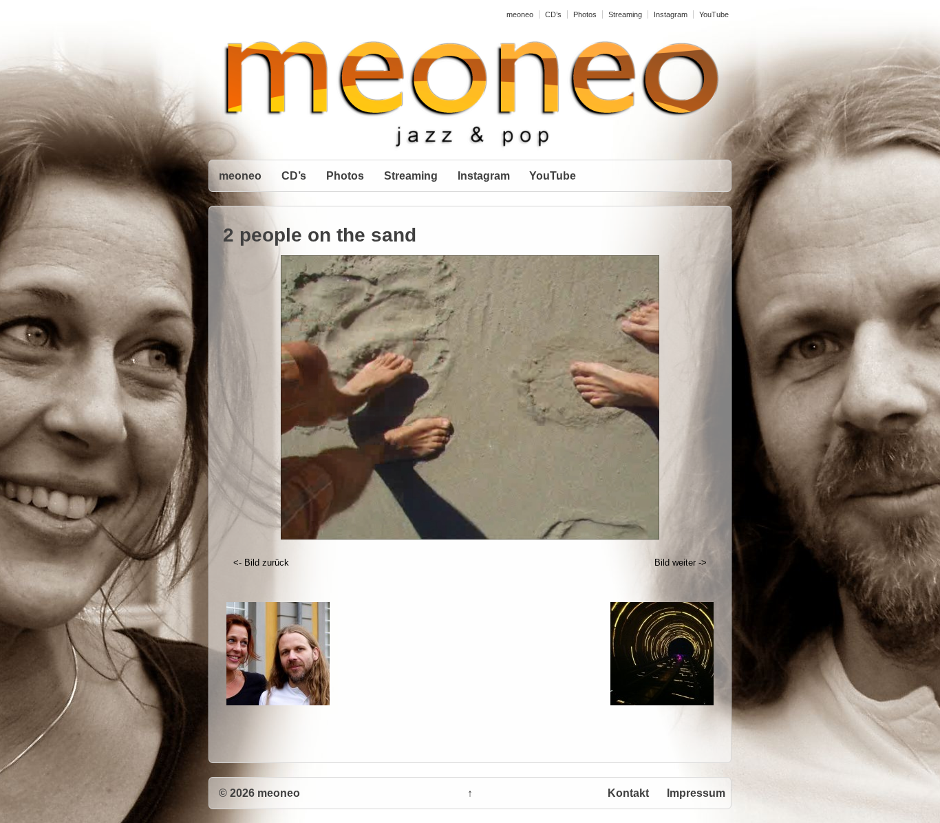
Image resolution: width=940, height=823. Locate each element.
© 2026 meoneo (259, 793)
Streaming (625, 14)
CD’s (553, 14)
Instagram (670, 14)
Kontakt (628, 793)
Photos (585, 14)
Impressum (696, 793)
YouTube (714, 14)
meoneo (519, 14)
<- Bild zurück (261, 562)
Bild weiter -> (680, 562)
